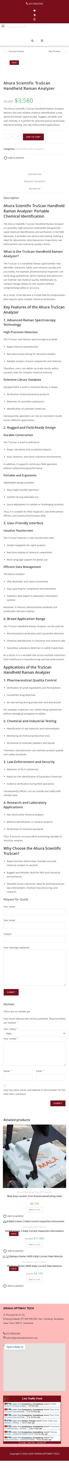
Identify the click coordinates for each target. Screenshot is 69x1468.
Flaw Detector (21, 148)
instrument (40, 227)
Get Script (22, 1442)
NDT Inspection (36, 148)
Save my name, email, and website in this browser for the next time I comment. (34, 1092)
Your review (11, 1038)
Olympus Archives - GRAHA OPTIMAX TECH (30, 1433)
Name (8, 1071)
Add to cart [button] (34, 1209)
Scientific (20, 223)
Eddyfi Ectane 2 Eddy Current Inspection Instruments (34, 1230)
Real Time (31, 1442)
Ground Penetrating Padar (28, 1192)
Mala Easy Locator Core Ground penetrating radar (34, 1196)
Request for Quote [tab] (34, 181)
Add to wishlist (16, 157)
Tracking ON (41, 1442)
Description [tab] (34, 174)
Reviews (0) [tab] (34, 188)
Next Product (54, 51)
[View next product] (63, 51)
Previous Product (16, 51)
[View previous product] (6, 51)
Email (40, 1071)
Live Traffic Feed (32, 1398)
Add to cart (33, 137)
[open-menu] (42, 41)
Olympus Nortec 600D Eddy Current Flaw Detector (34, 1265)
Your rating (11, 1029)
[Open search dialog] (32, 41)
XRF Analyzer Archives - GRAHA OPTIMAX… (29, 1439)
